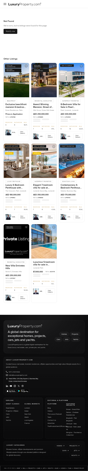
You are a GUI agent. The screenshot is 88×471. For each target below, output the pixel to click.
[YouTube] (11, 386)
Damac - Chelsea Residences (72, 413)
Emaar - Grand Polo (73, 409)
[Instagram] (15, 386)
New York (28, 414)
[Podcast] (23, 386)
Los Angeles (29, 420)
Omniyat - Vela (71, 424)
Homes (64, 334)
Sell (24, 468)
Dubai (26, 411)
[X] (19, 386)
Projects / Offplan (12, 411)
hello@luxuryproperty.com (18, 375)
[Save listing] (26, 66)
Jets (66, 339)
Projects (75, 334)
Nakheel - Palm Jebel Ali (73, 428)
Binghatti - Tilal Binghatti (71, 419)
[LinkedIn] (7, 386)
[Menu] (5, 4)
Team (49, 417)
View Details (22, 132)
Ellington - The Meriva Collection (73, 433)
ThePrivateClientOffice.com (55, 426)
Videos (50, 411)
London (27, 408)
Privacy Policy (79, 468)
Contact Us (52, 420)
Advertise (51, 423)
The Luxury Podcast (55, 414)
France (27, 423)
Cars (58, 339)
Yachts (75, 339)
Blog (49, 408)
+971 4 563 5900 (14, 372)
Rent (19, 468)
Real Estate (10, 408)
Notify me (10, 31)
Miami (27, 417)
